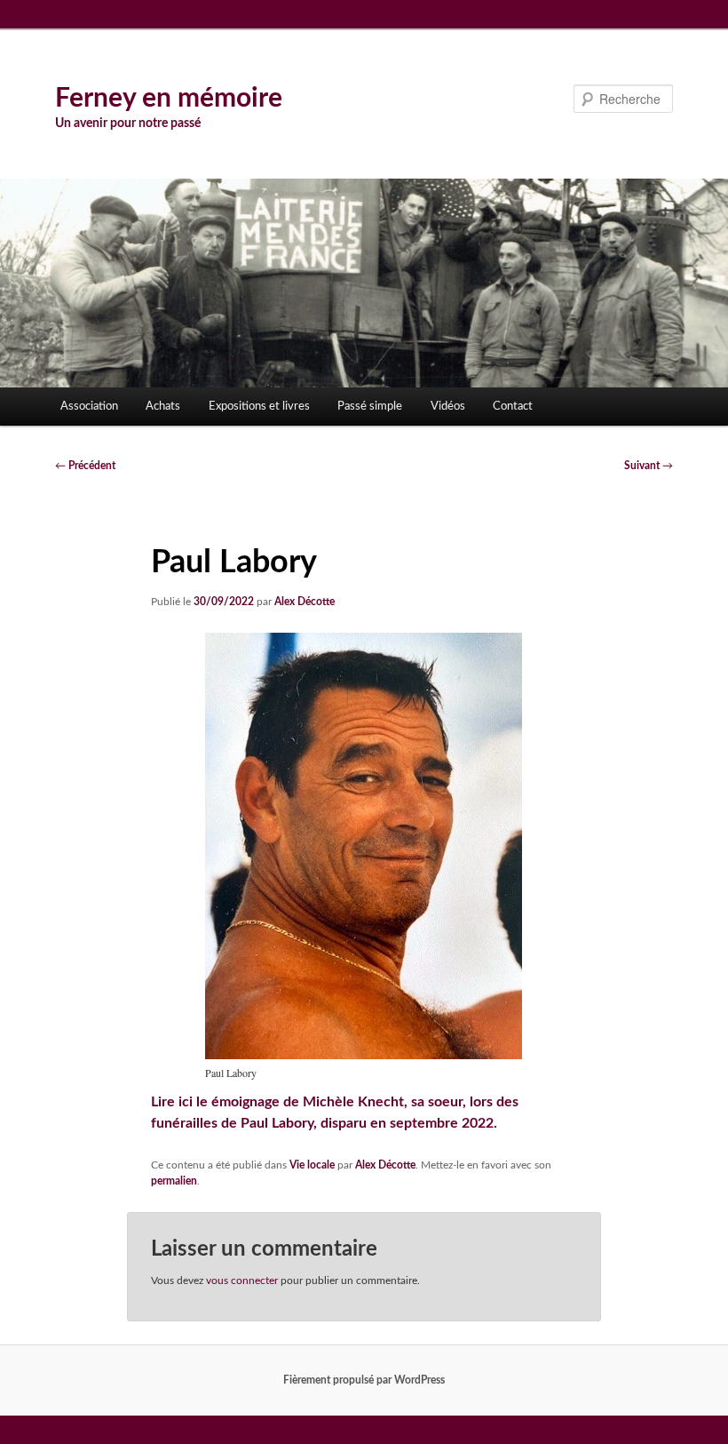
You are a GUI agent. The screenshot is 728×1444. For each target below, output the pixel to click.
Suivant (648, 465)
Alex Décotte (304, 601)
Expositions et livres (259, 406)
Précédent (85, 465)
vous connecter (242, 1280)
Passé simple (369, 406)
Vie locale (312, 1165)
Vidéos (448, 406)
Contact (513, 406)
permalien (174, 1181)
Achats (163, 406)
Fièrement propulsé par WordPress (364, 1380)
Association (89, 406)
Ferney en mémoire (168, 98)
